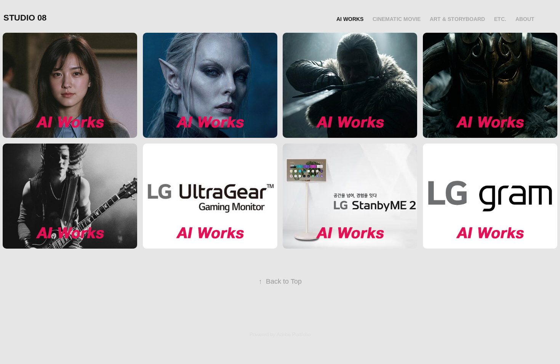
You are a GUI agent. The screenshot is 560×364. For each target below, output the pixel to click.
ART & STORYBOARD (457, 19)
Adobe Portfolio (293, 334)
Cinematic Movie (397, 19)
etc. (500, 19)
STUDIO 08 (24, 17)
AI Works (349, 19)
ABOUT (524, 19)
